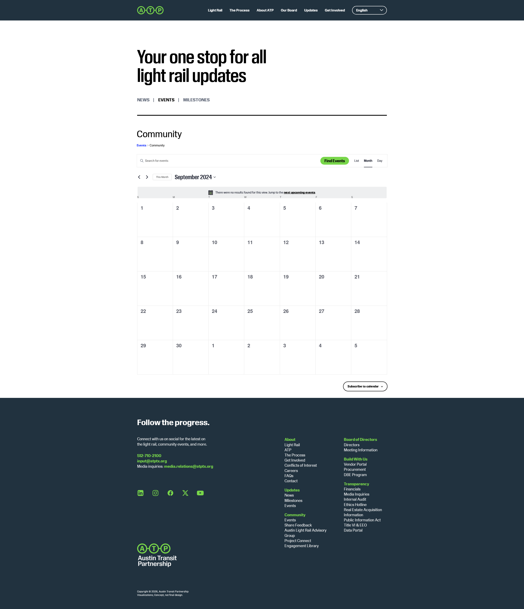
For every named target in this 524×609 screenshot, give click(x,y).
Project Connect (298, 540)
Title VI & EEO (355, 525)
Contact (291, 480)
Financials (352, 489)
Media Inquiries (356, 494)
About (290, 439)
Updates (292, 490)
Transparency (356, 483)
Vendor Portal (355, 464)
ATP (288, 449)
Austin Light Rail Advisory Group (305, 533)
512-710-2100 (149, 455)
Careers (291, 470)
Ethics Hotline (355, 504)
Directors (351, 444)
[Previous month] (139, 177)
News (143, 100)
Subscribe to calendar (363, 386)
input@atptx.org (152, 460)
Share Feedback (298, 525)
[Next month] (147, 177)
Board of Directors (360, 439)
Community (295, 514)
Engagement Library (302, 545)
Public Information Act (362, 519)
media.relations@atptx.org (188, 466)
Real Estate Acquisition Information (363, 512)
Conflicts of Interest (301, 465)
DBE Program (355, 474)
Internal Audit (355, 499)
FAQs (289, 475)
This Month (162, 177)
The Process (295, 455)
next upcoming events (299, 192)
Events (166, 100)
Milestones (196, 100)
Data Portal (353, 530)
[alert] (262, 192)
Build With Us (355, 459)
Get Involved (295, 460)
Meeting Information (360, 449)
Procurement (355, 469)
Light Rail (292, 444)
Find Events (334, 160)
